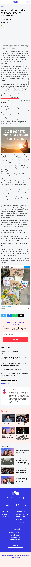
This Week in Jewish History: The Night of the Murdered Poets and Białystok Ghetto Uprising (22, 461)
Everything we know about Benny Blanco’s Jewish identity (7, 423)
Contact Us (5, 509)
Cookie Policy (20, 516)
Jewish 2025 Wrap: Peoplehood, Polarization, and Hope (7, 436)
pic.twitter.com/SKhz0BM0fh (10, 98)
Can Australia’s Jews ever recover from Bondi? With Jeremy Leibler (22, 479)
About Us (4, 514)
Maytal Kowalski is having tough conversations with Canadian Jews (22, 452)
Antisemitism (5, 383)
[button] (1, 22)
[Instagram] (15, 497)
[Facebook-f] (23, 497)
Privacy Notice (20, 511)
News (2, 6)
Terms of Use (20, 509)
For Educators (20, 522)
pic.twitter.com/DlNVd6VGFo (10, 240)
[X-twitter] (19, 497)
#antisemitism (19, 90)
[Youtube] (11, 497)
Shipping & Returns (22, 514)
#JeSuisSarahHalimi (22, 238)
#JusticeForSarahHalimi (8, 238)
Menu (2, 2)
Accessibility (20, 519)
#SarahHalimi (16, 88)
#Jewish (3, 232)
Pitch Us (4, 519)
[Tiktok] (7, 497)
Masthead (5, 511)
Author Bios (5, 516)
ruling (25, 55)
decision (6, 66)
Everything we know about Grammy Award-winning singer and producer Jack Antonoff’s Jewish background (22, 437)
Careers (4, 522)
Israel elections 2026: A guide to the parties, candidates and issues (22, 423)
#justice (3, 90)
